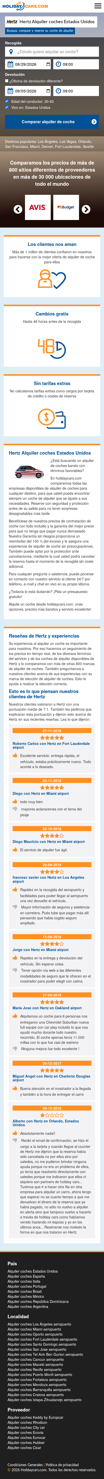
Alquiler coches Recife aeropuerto (35, 1369)
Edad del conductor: (31, 101)
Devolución (15, 74)
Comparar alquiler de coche (59, 121)
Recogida (13, 42)
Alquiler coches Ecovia (25, 1432)
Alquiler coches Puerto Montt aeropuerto (40, 1374)
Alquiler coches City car (26, 1427)
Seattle (88, 146)
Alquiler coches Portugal (27, 1286)
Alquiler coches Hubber (26, 1442)
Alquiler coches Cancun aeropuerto (36, 1359)
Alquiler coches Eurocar (26, 1437)
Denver (47, 146)
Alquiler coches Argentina (28, 1306)
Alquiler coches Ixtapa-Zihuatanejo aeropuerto (45, 1399)
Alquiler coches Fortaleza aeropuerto (37, 1379)
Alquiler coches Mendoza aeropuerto (37, 1384)
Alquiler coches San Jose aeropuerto (37, 1349)
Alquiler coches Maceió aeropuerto (35, 1364)
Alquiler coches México (26, 1296)
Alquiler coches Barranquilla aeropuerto (39, 1389)
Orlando (84, 141)
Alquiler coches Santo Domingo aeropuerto (42, 1344)
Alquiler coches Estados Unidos (33, 1271)
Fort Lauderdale (68, 146)
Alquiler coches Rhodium (27, 1422)
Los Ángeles (48, 141)
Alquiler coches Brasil (25, 1291)
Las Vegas (68, 141)
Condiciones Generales (26, 1465)
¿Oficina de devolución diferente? (35, 80)
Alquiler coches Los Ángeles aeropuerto (39, 1324)
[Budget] (66, 206)
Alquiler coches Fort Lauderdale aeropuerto (42, 1339)
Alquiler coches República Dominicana (38, 1301)
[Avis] (37, 206)
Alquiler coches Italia (24, 1281)
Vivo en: (29, 107)
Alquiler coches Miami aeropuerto (34, 1329)
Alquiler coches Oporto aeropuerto (35, 1334)
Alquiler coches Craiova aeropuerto (36, 1394)
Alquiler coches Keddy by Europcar (35, 1417)
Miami (35, 146)
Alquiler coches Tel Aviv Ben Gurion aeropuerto (45, 1354)
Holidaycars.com (33, 1470)
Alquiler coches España (26, 1276)
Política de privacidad (62, 1465)
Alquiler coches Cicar (24, 1447)
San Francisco (16, 146)
